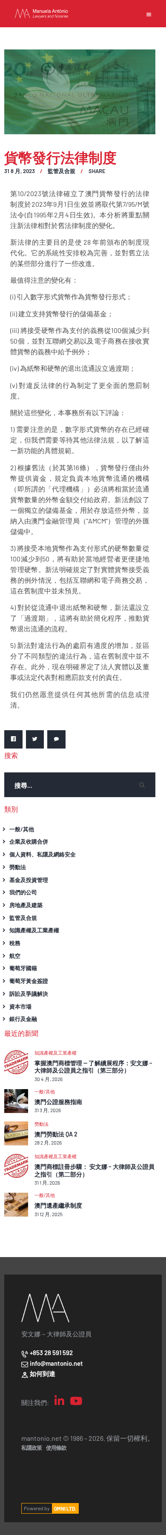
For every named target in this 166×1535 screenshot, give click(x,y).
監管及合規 (61, 170)
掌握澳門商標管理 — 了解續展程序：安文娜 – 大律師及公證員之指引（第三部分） (93, 1066)
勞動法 (17, 866)
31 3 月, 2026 (47, 1110)
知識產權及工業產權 (34, 930)
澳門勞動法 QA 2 (55, 1134)
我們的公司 (23, 892)
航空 (14, 955)
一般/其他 (21, 829)
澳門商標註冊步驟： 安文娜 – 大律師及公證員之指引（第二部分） (94, 1170)
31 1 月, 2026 (47, 1182)
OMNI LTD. (65, 1508)
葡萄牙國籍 (23, 967)
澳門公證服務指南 (58, 1101)
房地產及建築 (26, 904)
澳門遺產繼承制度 (58, 1205)
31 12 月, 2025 (48, 1214)
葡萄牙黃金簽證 (28, 980)
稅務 (14, 942)
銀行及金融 (23, 1018)
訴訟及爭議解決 (28, 993)
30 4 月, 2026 (48, 1078)
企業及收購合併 (28, 841)
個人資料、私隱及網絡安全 (42, 854)
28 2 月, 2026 (48, 1142)
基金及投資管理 (28, 879)
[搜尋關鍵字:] (79, 785)
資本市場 (20, 1006)
